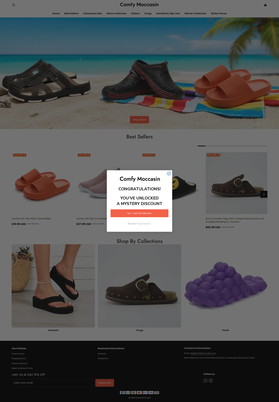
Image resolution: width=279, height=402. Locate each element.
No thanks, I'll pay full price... (139, 224)
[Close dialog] (169, 173)
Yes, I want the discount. (139, 213)
